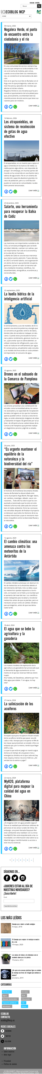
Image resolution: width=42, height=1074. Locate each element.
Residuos (6, 992)
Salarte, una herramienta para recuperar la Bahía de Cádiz (21, 211)
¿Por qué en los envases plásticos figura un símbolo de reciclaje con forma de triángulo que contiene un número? (26, 972)
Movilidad (6, 1006)
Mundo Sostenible (10, 999)
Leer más (33, 105)
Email (5, 897)
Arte (23, 995)
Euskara (32, 3)
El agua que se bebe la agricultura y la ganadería (19, 634)
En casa (25, 992)
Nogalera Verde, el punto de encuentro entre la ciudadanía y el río (20, 34)
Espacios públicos (9, 1003)
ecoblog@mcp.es (8, 1020)
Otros (24, 1006)
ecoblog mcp (13, 12)
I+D (23, 1003)
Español (37, 3)
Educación (26, 999)
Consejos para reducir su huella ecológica (23, 924)
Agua (5, 995)
